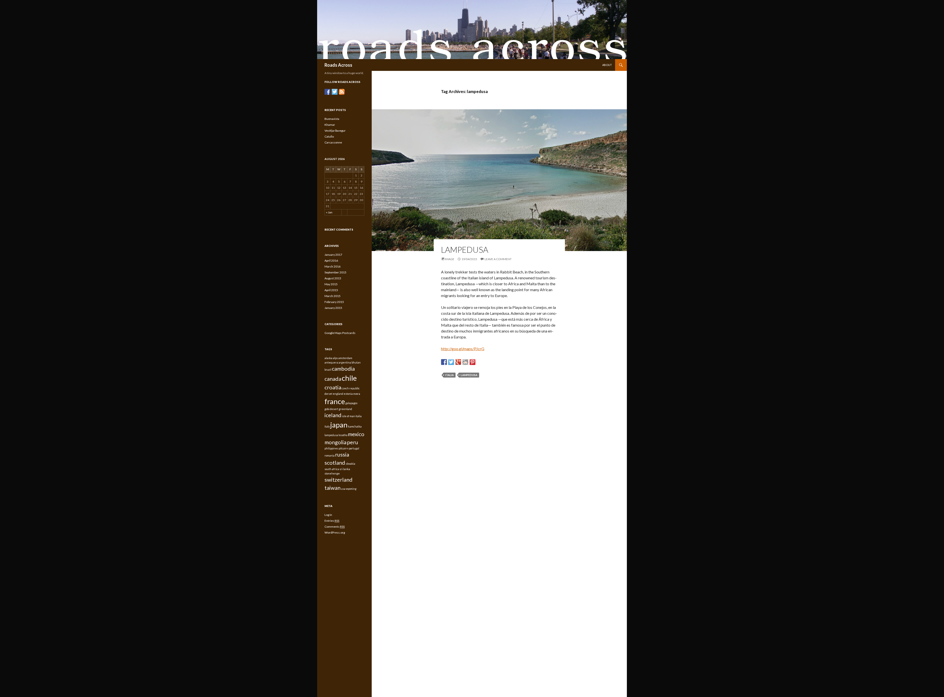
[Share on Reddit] (465, 362)
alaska (328, 358)
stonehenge (332, 473)
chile (349, 378)
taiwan (332, 487)
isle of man (348, 416)
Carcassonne (333, 142)
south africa (331, 469)
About (607, 64)
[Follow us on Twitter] (335, 92)
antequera (331, 362)
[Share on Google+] (458, 362)
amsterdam (345, 358)
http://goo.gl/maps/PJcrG (462, 348)
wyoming (351, 488)
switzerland (338, 479)
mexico (356, 434)
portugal (354, 448)
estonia (348, 393)
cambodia (343, 368)
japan (339, 424)
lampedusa (469, 375)
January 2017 (333, 254)
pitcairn (343, 448)
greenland (345, 409)
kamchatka (355, 426)
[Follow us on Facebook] (327, 92)
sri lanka (344, 469)
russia (342, 454)
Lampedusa (464, 249)
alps (335, 358)
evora (356, 393)
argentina (345, 362)
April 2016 (331, 260)
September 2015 (335, 272)
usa (343, 488)
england (338, 393)
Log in (328, 515)
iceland (332, 415)
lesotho (343, 435)
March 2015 (332, 296)
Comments (334, 526)
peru (352, 442)
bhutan (356, 362)
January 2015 (333, 308)
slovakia (350, 463)
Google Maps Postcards (339, 333)
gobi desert (331, 409)
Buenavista (331, 119)
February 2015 (334, 302)
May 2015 (331, 284)
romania (329, 455)
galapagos (351, 403)
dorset (328, 393)
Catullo (329, 136)
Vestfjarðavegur (335, 130)
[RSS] (342, 92)
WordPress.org (334, 532)
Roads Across (338, 65)
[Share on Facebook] (444, 362)
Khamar (329, 125)
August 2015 (332, 278)
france (334, 401)
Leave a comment (498, 259)
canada (332, 378)
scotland (334, 462)
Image (449, 259)
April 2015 (331, 290)
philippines (331, 448)
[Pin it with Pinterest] (472, 362)
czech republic (351, 388)
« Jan (329, 212)
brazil (327, 369)
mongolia (335, 442)
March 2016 (332, 266)
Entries (331, 521)
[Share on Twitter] (451, 362)
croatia (332, 387)
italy (327, 426)
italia (449, 375)
